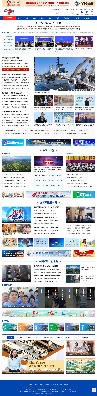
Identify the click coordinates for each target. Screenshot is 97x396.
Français (19, 337)
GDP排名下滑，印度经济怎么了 (75, 174)
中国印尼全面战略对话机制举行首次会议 (14, 74)
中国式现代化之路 (48, 261)
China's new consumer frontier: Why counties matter (19, 372)
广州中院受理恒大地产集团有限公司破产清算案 (14, 98)
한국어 (76, 337)
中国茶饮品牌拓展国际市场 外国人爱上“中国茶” (47, 281)
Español (59, 337)
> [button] (93, 32)
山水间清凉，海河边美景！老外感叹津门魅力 (46, 230)
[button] (93, 74)
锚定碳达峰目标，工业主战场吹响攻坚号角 (15, 183)
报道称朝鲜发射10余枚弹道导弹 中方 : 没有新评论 (15, 114)
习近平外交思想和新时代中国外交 (56, 9)
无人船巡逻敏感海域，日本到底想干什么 (77, 177)
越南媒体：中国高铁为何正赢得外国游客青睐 (79, 225)
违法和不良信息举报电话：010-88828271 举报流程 (73, 387)
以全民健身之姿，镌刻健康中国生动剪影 (14, 177)
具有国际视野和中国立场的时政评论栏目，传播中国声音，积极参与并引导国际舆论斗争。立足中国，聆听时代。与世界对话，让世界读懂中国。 (48, 169)
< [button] (92, 32)
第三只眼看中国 (48, 202)
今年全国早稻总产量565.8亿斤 (10, 96)
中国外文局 (90, 9)
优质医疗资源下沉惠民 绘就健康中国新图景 (68, 26)
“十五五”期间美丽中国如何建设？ (11, 170)
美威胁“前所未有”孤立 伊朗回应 (11, 111)
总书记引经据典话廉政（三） (48, 26)
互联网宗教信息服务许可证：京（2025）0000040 (48, 391)
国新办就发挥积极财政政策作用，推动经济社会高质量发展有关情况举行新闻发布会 (64, 50)
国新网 (66, 9)
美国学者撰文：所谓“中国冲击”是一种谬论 (46, 207)
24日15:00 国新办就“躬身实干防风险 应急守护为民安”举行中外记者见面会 (35, 32)
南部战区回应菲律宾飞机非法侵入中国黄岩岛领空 (15, 66)
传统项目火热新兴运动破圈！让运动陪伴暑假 (47, 275)
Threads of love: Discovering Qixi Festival (76, 354)
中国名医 (77, 124)
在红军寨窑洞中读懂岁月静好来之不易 (14, 174)
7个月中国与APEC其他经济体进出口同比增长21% (15, 107)
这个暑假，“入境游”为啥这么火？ (12, 93)
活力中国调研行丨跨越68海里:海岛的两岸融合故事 (15, 88)
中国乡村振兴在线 (82, 9)
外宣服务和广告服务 (39, 384)
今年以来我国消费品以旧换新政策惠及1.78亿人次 (15, 101)
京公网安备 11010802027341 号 (64, 389)
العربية (68, 337)
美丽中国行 (83, 133)
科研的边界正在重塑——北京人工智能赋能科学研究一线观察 (87, 278)
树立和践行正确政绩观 (71, 133)
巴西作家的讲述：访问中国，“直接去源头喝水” (46, 220)
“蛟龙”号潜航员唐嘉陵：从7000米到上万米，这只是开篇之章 (19, 306)
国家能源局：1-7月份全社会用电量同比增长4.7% (15, 104)
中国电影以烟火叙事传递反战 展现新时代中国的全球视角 (9, 235)
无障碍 (94, 392)
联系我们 (53, 384)
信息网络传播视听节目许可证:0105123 (28, 391)
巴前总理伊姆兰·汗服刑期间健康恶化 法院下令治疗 (15, 125)
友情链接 (66, 384)
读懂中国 (7, 154)
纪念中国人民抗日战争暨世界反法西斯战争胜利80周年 (17, 133)
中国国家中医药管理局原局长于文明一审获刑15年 (15, 85)
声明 (61, 384)
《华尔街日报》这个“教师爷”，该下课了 (77, 180)
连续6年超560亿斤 (23, 96)
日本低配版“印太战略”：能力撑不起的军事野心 (78, 170)
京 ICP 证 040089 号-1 (30, 389)
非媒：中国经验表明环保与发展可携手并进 (45, 233)
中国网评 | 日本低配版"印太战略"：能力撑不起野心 (15, 117)
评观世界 (70, 154)
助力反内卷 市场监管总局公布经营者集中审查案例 (15, 77)
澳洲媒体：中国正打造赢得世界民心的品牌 (78, 228)
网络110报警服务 (31, 387)
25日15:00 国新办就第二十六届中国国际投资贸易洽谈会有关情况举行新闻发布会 (74, 32)
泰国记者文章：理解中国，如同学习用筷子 (78, 233)
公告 (57, 384)
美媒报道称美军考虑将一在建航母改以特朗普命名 (15, 123)
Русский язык (48, 337)
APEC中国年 (57, 133)
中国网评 (59, 175)
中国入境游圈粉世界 (72, 221)
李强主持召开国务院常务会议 (10, 58)
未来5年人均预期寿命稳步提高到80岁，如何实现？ (47, 272)
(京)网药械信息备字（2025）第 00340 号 (68, 391)
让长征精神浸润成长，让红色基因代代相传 (15, 180)
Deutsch (29, 337)
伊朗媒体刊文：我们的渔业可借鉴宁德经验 (45, 213)
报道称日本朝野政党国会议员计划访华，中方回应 (15, 63)
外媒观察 (5, 221)
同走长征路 (46, 133)
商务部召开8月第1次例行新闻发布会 (83, 48)
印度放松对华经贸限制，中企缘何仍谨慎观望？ (79, 186)
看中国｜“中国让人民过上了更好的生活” (44, 210)
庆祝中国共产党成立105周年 (78, 130)
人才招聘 (47, 384)
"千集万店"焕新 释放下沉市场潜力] (71, 29)
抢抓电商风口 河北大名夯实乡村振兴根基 (46, 266)
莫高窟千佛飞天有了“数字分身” (42, 92)
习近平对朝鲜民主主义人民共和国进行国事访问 (36, 130)
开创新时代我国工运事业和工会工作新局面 (28, 26)
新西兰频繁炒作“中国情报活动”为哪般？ (77, 183)
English (11, 337)
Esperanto (85, 337)
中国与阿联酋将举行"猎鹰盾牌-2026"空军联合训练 (15, 80)
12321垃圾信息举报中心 (42, 387)
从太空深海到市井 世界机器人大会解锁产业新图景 (15, 82)
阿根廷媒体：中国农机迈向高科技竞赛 (44, 223)
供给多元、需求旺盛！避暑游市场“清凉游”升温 (46, 278)
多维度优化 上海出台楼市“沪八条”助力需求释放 (46, 269)
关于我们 (31, 384)
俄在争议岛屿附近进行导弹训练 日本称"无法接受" (15, 120)
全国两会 (37, 133)
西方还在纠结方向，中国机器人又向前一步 (15, 186)
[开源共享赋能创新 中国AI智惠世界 (26, 29)
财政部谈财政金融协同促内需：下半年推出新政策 (15, 60)
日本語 (38, 337)
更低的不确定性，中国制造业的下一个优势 (46, 217)
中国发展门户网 (73, 9)
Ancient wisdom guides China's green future (77, 372)
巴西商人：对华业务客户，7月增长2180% (46, 227)
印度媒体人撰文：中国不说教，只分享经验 (78, 231)
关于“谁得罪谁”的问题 (48, 22)
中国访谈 (77, 107)
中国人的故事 (8, 285)
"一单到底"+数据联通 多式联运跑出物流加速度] (48, 29)
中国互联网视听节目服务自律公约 (19, 387)
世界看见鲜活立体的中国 (23, 233)
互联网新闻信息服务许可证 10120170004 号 (46, 389)
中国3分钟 (57, 124)
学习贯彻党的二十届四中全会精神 (12, 130)
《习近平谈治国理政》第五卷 (59, 130)
